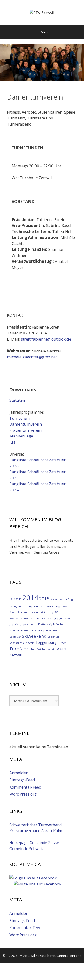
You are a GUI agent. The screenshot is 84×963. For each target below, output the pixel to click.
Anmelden (18, 772)
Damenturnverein (25, 424)
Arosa (63, 599)
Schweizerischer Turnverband (35, 824)
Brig (70, 599)
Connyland (15, 606)
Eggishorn (62, 606)
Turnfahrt (19, 649)
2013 (18, 599)
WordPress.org (23, 794)
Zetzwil (15, 655)
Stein (31, 642)
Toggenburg (46, 642)
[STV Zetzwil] (42, 12)
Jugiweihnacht (28, 624)
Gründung (47, 612)
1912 (12, 599)
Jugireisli (14, 624)
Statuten (17, 400)
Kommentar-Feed (25, 787)
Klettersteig (45, 624)
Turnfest (36, 649)
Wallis (61, 649)
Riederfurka (28, 630)
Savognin (42, 630)
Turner (62, 642)
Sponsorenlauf (18, 642)
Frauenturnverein (25, 430)
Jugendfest (47, 618)
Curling (27, 606)
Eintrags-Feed (22, 779)
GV (56, 612)
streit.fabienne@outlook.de (47, 339)
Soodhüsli (54, 636)
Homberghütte (18, 618)
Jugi (13, 442)
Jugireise (65, 618)
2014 (30, 597)
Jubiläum (34, 618)
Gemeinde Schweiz (26, 848)
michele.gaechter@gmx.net (32, 356)
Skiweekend (34, 636)
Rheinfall (14, 630)
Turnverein (19, 418)
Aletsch (54, 599)
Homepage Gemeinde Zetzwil (34, 842)
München (59, 624)
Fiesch (13, 612)
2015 (44, 598)
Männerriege (21, 436)
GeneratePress (68, 955)
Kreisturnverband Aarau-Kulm (35, 830)
